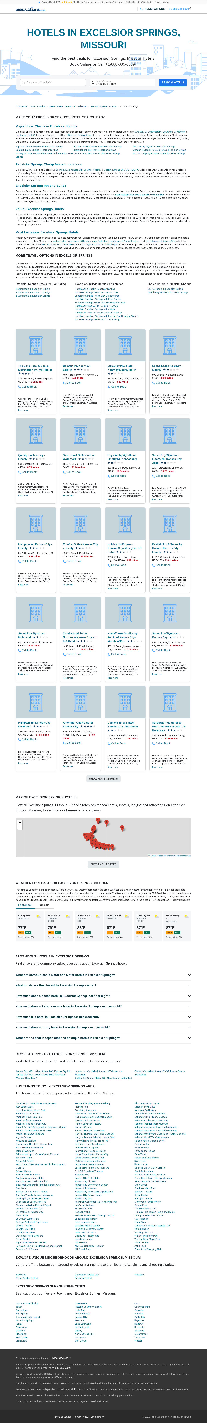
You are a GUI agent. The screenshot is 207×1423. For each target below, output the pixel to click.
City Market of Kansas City (29, 1212)
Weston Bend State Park (147, 1239)
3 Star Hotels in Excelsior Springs (33, 292)
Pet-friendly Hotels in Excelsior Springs (167, 292)
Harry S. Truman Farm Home (90, 1130)
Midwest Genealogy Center (89, 1246)
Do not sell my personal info (118, 1395)
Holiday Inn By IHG (25, 135)
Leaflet (153, 855)
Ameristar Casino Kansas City (31, 1123)
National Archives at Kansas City (151, 1120)
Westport (139, 1274)
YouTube (70, 1401)
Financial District (83, 1278)
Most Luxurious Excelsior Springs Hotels (47, 232)
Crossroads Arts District (28, 1317)
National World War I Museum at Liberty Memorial (160, 1134)
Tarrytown (139, 1337)
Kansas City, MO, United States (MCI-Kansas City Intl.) (43, 1071)
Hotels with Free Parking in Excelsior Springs (98, 312)
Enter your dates (103, 864)
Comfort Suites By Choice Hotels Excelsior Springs (159, 150)
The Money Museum (145, 1208)
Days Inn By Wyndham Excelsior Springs (154, 146)
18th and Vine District (27, 1303)
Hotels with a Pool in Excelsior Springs (95, 289)
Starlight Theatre (143, 1198)
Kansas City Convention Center (91, 1185)
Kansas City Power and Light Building (94, 1191)
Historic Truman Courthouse (89, 1144)
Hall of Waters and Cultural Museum (93, 1117)
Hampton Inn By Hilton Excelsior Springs (95, 150)
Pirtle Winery (141, 1154)
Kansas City (81, 1317)
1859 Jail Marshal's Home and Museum (36, 1103)
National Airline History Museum (150, 1117)
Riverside (139, 1327)
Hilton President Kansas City (160, 241)
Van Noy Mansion (143, 1232)
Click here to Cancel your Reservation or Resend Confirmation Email (52, 1383)
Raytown (138, 1323)
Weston (138, 1340)
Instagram (81, 1401)
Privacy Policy (81, 1416)
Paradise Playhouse (144, 1151)
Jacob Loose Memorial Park (89, 1157)
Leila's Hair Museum (85, 1232)
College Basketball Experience (32, 1222)
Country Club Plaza (25, 1229)
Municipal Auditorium (145, 1110)
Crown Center (23, 1239)
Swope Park (140, 1205)
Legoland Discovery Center (89, 1229)
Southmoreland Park (145, 1188)
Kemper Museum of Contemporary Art (94, 1215)
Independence (82, 1313)
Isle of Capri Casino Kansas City (91, 1154)
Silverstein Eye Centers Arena (150, 1181)
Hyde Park (80, 1310)
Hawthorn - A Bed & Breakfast (124, 241)
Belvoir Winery (23, 1171)
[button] (106, 823)
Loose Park (81, 1242)
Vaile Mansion (141, 1229)
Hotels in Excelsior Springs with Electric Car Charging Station (106, 316)
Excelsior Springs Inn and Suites (41, 185)
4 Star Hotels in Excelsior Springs (33, 289)
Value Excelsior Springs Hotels (40, 209)
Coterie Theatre (68, 244)
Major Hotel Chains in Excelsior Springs (46, 126)
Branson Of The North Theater (32, 1191)
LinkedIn (93, 1401)
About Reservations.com (29, 1395)
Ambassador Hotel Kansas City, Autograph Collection (80, 241)
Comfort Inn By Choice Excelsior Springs (37, 150)
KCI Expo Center (84, 1208)
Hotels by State (71, 1395)
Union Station (141, 1222)
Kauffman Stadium (84, 1205)
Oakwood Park (142, 1307)
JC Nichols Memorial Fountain (90, 1161)
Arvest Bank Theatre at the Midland (34, 1144)
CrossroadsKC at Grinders (29, 1235)
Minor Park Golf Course (146, 1103)
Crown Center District (27, 1278)
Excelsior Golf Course (27, 1249)
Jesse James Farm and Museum (92, 1168)
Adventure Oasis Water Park (30, 1110)
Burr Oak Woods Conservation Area (34, 1195)
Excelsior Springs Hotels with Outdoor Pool (97, 295)
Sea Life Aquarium (143, 1171)
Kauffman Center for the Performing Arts (96, 1201)
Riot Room (139, 1161)
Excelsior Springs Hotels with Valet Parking (97, 319)
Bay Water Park (24, 1157)
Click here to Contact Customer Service (136, 1383)
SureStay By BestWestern (147, 131)
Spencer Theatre (143, 1191)
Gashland (20, 1330)
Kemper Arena (82, 1212)
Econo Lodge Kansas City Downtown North (78, 170)
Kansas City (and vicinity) (104, 106)
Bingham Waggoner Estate (29, 1178)
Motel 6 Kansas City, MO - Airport (121, 170)
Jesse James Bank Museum (89, 1164)
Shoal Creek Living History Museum (153, 1178)
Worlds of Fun (141, 1242)
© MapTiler (162, 855)
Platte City (139, 1317)
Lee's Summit (82, 1327)
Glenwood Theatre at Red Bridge (92, 1113)
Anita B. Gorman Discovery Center (34, 1130)
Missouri (82, 106)
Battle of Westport (25, 1151)
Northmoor (80, 1337)
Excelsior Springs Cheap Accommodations (49, 164)
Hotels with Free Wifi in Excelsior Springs (96, 306)
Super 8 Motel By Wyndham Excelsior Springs (39, 146)
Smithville (139, 1330)
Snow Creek (140, 1185)
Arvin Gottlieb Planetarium (29, 1147)
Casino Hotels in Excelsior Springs (165, 289)
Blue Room (21, 1188)
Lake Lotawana (83, 1323)
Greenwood (81, 1303)
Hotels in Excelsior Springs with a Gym (95, 309)
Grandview (21, 1340)
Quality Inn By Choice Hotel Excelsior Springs (98, 146)
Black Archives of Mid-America (31, 1181)
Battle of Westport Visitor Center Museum (37, 1154)
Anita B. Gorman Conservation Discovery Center (41, 1127)
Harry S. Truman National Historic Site (94, 1137)
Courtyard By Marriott (174, 131)
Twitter (61, 1401)
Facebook (51, 1401)
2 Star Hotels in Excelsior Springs (33, 295)
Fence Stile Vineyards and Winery (92, 1103)
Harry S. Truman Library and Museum (94, 1134)
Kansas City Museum (86, 1188)
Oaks (137, 1303)
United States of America (62, 106)
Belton (19, 1307)
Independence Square (87, 1147)
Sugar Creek (141, 1334)
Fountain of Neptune (86, 1110)
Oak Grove (81, 1340)
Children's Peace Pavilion (29, 1208)
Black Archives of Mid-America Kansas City (38, 1185)
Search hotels (173, 82)
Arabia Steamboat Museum (30, 1134)
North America (37, 106)
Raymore (139, 1320)
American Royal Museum (28, 1120)
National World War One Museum (151, 1137)
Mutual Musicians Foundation (149, 1113)
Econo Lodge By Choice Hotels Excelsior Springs (159, 153)
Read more (23, 410)
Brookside (21, 1274)
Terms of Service (62, 1416)
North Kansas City (84, 1334)
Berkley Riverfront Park (28, 1174)
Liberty (78, 1330)
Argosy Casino (23, 1137)
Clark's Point (22, 1215)
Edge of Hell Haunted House (31, 1242)
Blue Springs (22, 1313)
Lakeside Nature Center (87, 1225)
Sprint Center (141, 1195)
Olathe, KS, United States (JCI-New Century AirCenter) (103, 1078)
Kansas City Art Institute (87, 1178)
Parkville (138, 1310)
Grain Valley (22, 1337)
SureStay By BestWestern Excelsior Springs (97, 153)
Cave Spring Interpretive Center (32, 1198)
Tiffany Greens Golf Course (148, 1215)
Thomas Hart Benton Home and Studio (154, 1212)
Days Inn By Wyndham (79, 135)
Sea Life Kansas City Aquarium (150, 1174)
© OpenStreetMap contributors (179, 855)
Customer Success (91, 1395)
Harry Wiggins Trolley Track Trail (92, 1140)
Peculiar (138, 1313)
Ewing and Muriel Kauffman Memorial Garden (39, 1246)
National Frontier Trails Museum (151, 1123)
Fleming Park (81, 1106)
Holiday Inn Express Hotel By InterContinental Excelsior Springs (45, 155)
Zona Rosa (140, 1246)
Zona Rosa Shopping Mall (147, 1249)
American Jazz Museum (28, 1113)
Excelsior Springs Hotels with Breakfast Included (100, 302)
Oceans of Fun (142, 1144)
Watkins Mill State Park (146, 1235)
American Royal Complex (29, 1117)
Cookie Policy (97, 1416)
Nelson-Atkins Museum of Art (149, 1140)
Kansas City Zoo (83, 1198)
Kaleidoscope (82, 1174)
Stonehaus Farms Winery (147, 1201)
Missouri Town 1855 (144, 1106)
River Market (141, 1164)
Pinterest (104, 1401)
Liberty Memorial (83, 1239)
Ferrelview (21, 1327)
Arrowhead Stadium (26, 1140)
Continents (21, 106)
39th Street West (24, 1106)
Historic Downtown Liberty (88, 1307)
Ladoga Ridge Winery (86, 1218)
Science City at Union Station (149, 1168)
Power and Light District (146, 1157)
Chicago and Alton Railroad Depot (100, 244)
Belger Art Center (25, 1161)
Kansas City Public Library (88, 1195)
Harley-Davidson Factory (88, 1123)
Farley (19, 1323)
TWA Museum (141, 1218)
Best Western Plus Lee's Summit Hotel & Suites (139, 194)
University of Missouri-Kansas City (152, 1225)
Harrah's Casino (50, 244)
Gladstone (21, 1334)
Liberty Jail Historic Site (87, 1235)
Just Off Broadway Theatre (89, 1171)
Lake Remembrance (85, 1222)
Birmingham (21, 1310)
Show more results (103, 778)
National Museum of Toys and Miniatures (155, 1127)
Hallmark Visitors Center (87, 1120)
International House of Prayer (90, 1151)
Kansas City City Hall (85, 1181)
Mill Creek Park (83, 1249)
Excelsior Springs (25, 1320)
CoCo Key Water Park (27, 1218)
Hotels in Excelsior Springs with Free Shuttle (98, 299)
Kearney (79, 1320)
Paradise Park (141, 1147)
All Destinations (52, 1395)
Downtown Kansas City (87, 1274)
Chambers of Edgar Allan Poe (31, 1201)
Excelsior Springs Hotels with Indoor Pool (96, 292)
